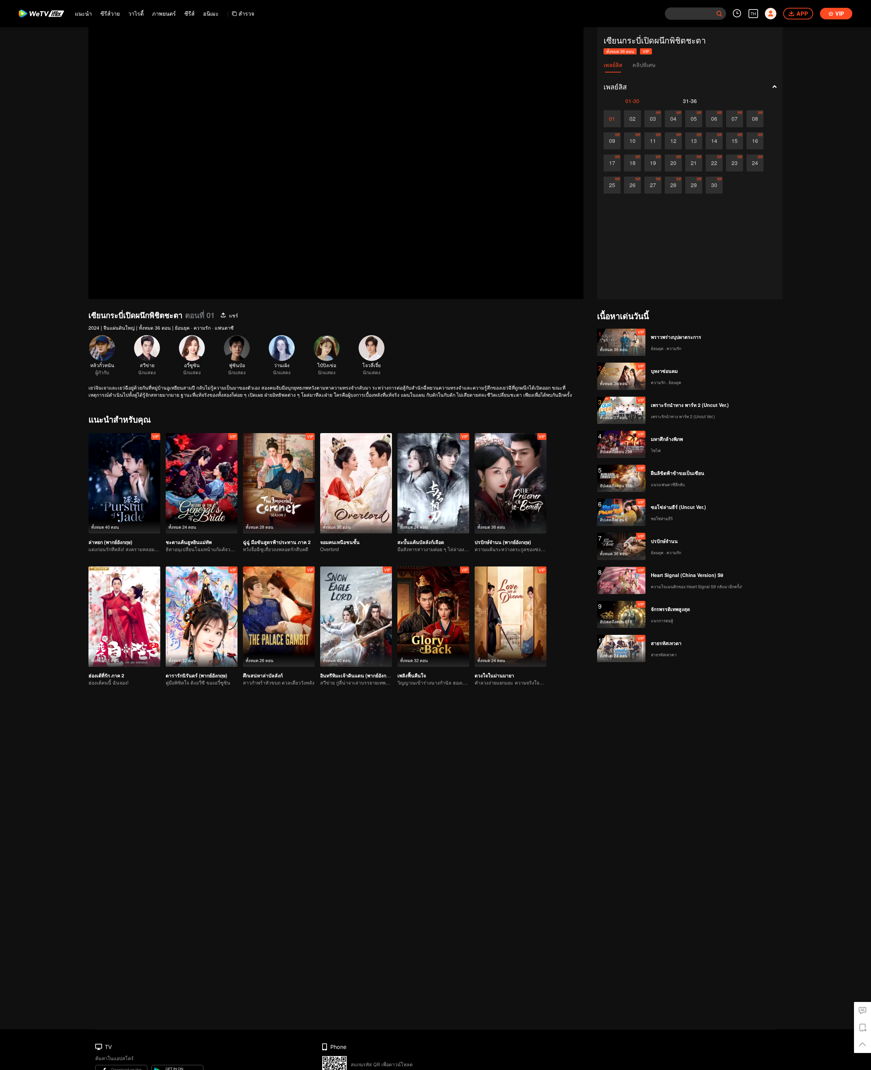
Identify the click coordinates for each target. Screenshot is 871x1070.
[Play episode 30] (714, 185)
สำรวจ (246, 13)
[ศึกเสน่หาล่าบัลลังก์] (279, 616)
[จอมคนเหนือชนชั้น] (356, 483)
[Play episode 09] (612, 140)
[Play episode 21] (693, 162)
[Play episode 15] (734, 140)
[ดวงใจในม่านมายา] (510, 616)
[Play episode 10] (632, 140)
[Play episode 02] (632, 118)
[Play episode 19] (652, 162)
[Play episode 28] (673, 185)
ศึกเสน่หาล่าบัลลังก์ (263, 675)
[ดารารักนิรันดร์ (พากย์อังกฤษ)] (201, 616)
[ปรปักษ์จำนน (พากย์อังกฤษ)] (510, 483)
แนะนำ (83, 13)
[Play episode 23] (734, 162)
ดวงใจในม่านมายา (494, 675)
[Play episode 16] (754, 140)
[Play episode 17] (612, 162)
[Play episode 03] (652, 118)
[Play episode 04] (673, 118)
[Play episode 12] (673, 140)
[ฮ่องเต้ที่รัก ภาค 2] (124, 616)
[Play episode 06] (714, 118)
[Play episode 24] (754, 162)
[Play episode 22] (714, 162)
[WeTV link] (42, 13)
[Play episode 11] (652, 140)
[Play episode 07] (734, 118)
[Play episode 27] (652, 185)
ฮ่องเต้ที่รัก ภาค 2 (106, 675)
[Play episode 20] (673, 162)
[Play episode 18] (632, 162)
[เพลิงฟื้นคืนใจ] (433, 616)
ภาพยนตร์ (164, 13)
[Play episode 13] (693, 140)
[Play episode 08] (754, 118)
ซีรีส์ (189, 13)
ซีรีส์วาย (110, 13)
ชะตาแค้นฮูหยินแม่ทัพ (189, 542)
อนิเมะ (211, 13)
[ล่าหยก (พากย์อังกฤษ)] (124, 483)
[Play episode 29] (693, 185)
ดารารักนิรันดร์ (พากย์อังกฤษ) (196, 675)
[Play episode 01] (612, 118)
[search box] (719, 14)
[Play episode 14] (714, 140)
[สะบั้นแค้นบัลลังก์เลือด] (433, 483)
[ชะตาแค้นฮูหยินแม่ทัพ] (201, 483)
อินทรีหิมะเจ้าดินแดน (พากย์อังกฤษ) (357, 675)
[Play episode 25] (612, 185)
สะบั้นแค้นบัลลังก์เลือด (420, 542)
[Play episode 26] (632, 185)
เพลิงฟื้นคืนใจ (411, 675)
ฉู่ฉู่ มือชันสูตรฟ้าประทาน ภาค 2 (277, 542)
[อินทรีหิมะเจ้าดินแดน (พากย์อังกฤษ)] (356, 616)
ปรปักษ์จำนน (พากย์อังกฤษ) (503, 542)
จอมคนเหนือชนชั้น (340, 542)
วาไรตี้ (136, 13)
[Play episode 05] (693, 118)
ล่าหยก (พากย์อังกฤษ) (110, 542)
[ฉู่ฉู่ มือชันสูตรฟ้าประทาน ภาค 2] (279, 483)
